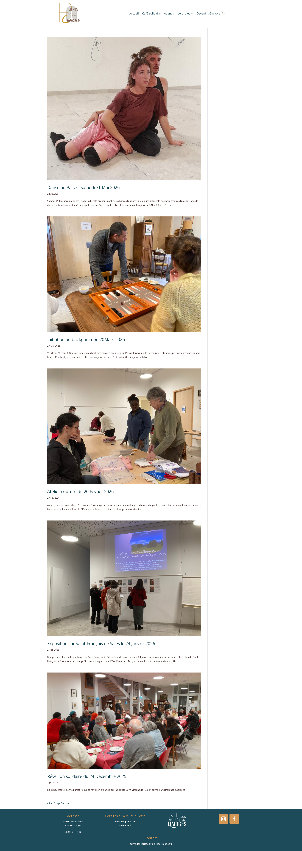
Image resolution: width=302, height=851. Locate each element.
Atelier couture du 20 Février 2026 (80, 491)
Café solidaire (151, 13)
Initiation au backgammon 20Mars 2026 (86, 339)
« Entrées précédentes (59, 803)
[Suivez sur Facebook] (234, 819)
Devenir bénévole (208, 13)
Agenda (169, 13)
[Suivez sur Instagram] (223, 819)
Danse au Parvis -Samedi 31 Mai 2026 (83, 187)
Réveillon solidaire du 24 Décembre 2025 (86, 776)
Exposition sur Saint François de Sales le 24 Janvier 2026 (101, 643)
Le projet (184, 13)
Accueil (134, 13)
